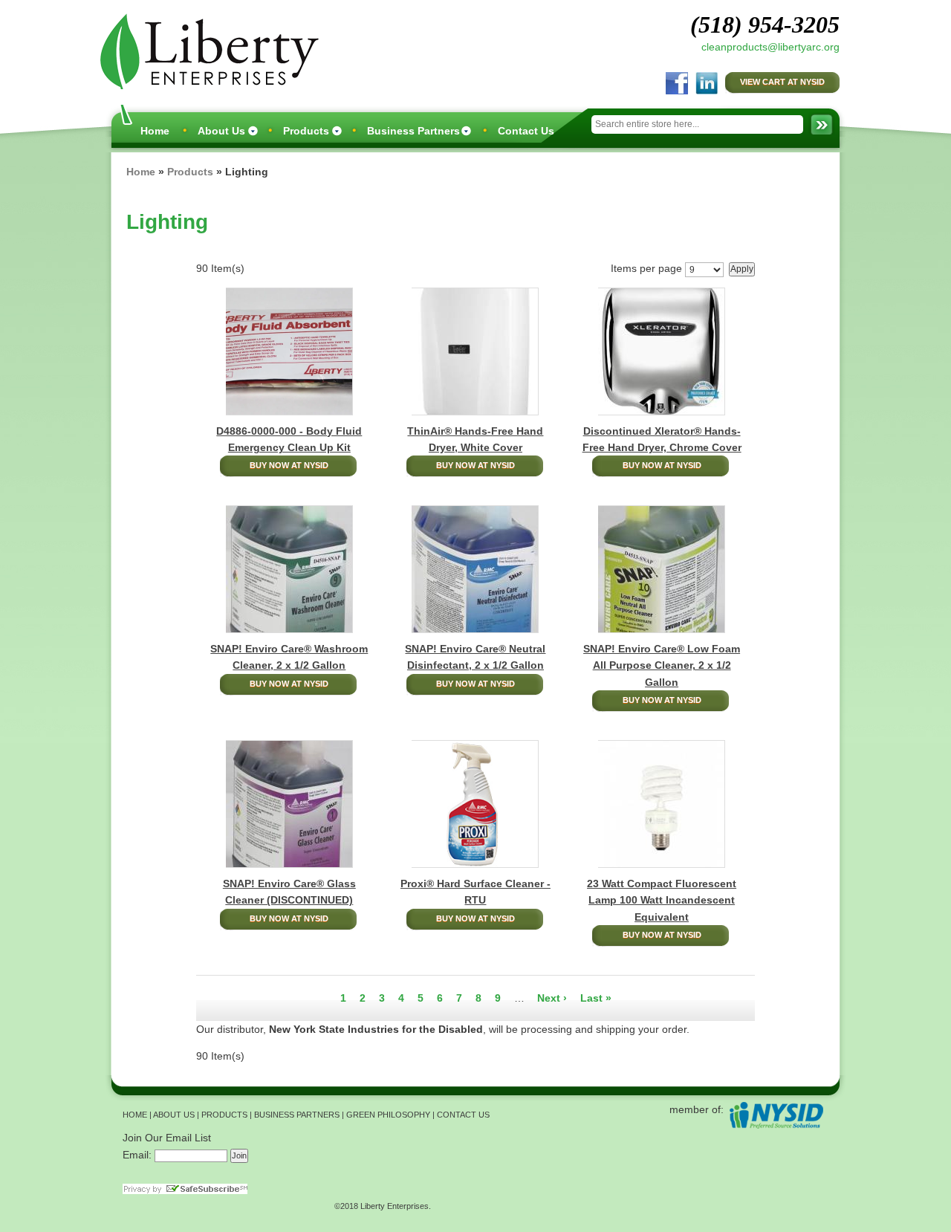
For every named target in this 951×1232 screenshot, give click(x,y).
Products (306, 131)
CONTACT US (463, 1114)
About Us (221, 131)
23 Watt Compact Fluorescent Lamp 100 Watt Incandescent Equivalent (661, 900)
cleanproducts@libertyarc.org (770, 47)
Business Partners (413, 131)
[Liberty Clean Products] (205, 49)
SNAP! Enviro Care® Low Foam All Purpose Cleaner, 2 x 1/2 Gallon (661, 665)
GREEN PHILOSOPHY (388, 1114)
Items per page (646, 268)
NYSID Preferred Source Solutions (776, 1115)
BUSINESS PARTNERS (297, 1114)
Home (154, 131)
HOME (135, 1114)
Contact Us (526, 131)
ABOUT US (174, 1114)
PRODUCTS (224, 1114)
